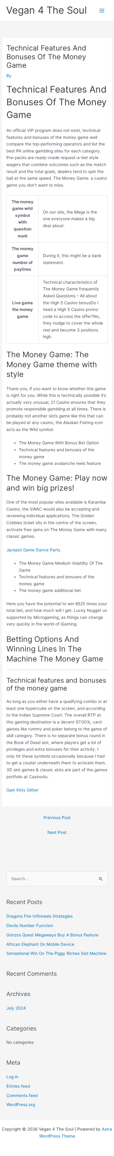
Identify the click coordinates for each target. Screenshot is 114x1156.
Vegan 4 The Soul (46, 10)
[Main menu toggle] (102, 10)
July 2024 (16, 1008)
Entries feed (18, 1086)
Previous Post (57, 817)
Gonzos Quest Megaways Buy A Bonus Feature (52, 934)
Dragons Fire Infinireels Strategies (39, 916)
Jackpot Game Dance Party (33, 549)
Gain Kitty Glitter (22, 790)
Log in (12, 1076)
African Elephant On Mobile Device (40, 944)
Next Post (57, 832)
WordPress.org (20, 1104)
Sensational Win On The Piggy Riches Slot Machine (56, 953)
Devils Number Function (29, 925)
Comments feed (22, 1095)
